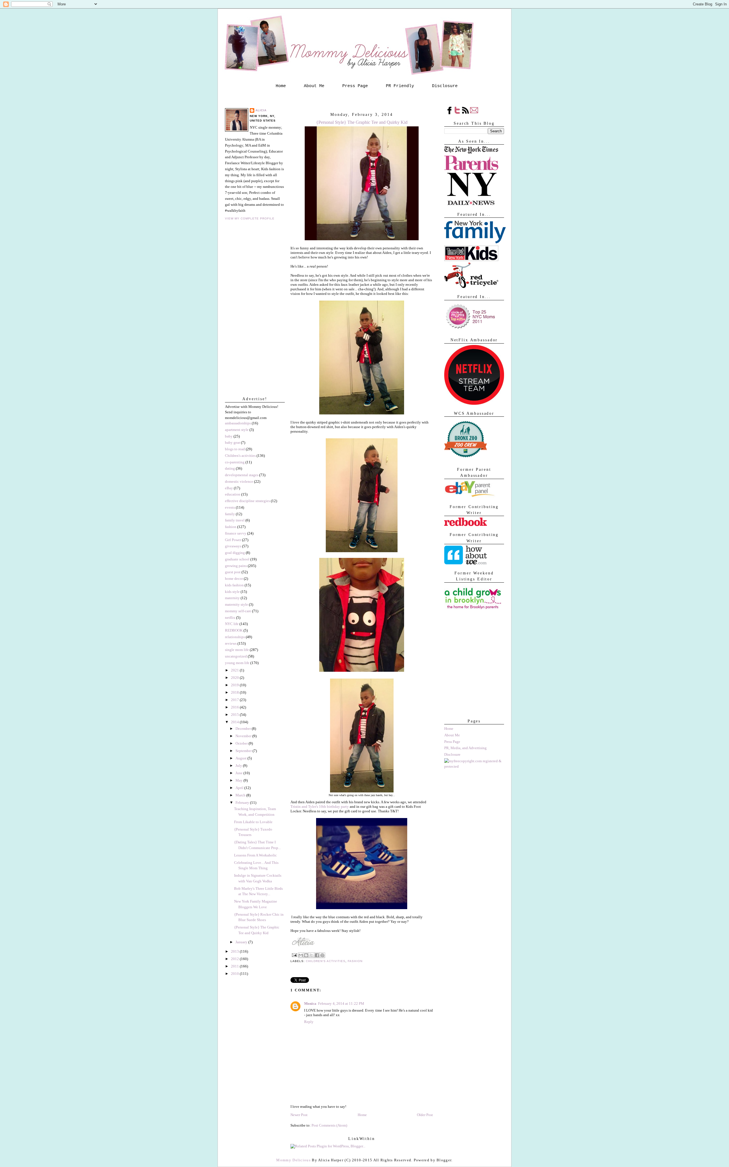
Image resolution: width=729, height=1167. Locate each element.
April (240, 788)
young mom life (237, 663)
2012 (235, 959)
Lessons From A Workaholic (255, 855)
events (230, 507)
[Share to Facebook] (317, 955)
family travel (235, 520)
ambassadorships (238, 423)
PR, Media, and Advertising (465, 748)
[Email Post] (294, 954)
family (230, 514)
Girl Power (233, 540)
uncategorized (236, 656)
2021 (235, 670)
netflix (230, 617)
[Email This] (301, 955)
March (241, 795)
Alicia (261, 110)
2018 (235, 692)
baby (229, 436)
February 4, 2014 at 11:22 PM (341, 1003)
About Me (314, 86)
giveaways (233, 546)
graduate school (237, 559)
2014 (235, 722)
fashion (230, 527)
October (242, 743)
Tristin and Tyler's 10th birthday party (319, 806)
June (239, 773)
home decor (234, 578)
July (239, 765)
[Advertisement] (472, 684)
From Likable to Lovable (253, 822)
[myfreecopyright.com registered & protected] (474, 766)
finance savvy (235, 533)
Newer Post (299, 1115)
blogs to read (235, 449)
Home (281, 86)
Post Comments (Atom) (329, 1125)
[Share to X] (311, 955)
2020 (235, 677)
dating (230, 468)
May (239, 780)
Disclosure (445, 86)
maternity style (236, 604)
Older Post (425, 1115)
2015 (235, 714)
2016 (235, 707)
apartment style (237, 430)
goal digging (235, 552)
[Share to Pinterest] (322, 955)
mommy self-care (238, 611)
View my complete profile (250, 218)
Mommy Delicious (293, 1160)
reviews (231, 643)
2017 (235, 700)
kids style (232, 591)
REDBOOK (234, 630)
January (242, 942)
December (244, 728)
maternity (232, 598)
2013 (235, 951)
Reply (309, 1022)
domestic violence (239, 481)
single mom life (237, 650)
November (244, 736)
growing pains (236, 566)
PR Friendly (400, 86)
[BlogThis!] (306, 955)
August (241, 758)
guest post (233, 572)
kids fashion (234, 585)
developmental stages (241, 475)
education (232, 494)
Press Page (355, 86)
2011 (235, 966)
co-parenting (235, 462)
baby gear (232, 442)
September (244, 751)
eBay (229, 488)
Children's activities (240, 455)
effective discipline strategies (247, 501)
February (243, 802)
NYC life (232, 624)
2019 (235, 685)
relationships (235, 637)
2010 (235, 973)
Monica (310, 1003)
